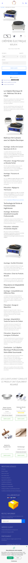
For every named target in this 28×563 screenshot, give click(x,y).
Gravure (3, 59)
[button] (21, 412)
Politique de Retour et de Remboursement (10, 488)
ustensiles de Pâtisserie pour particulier (15, 200)
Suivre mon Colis (5, 473)
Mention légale (4, 471)
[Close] (26, 546)
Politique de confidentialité (17, 555)
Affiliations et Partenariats (6, 484)
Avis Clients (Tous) (5, 475)
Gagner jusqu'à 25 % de (16, 539)
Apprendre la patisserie (6, 480)
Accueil (2, 7)
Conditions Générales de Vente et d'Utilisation (11, 490)
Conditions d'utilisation (6, 482)
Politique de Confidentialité (7, 486)
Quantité (21, 53)
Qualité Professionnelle (11, 215)
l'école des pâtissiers (5, 477)
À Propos (3, 469)
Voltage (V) (4, 53)
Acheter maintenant (14, 73)
